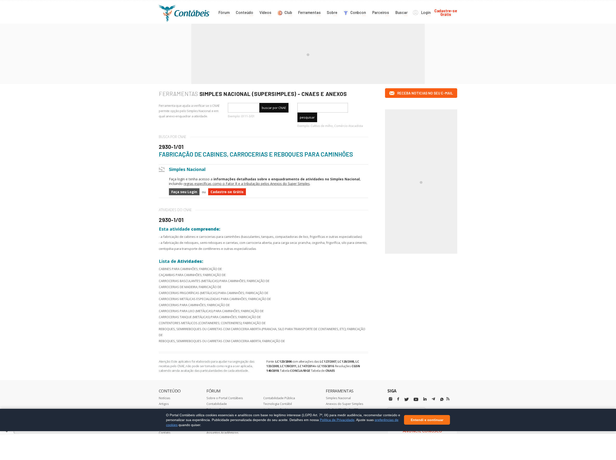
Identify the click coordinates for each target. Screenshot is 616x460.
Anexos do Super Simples (344, 404)
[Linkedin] (425, 399)
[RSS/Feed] (448, 399)
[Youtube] (416, 399)
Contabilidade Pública (279, 398)
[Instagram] (390, 399)
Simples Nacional (338, 398)
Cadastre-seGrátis (445, 12)
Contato (164, 432)
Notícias (164, 398)
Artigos (164, 404)
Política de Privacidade (337, 420)
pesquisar (307, 117)
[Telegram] (433, 400)
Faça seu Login (184, 191)
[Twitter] (406, 399)
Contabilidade (216, 404)
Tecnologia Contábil (277, 404)
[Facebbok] (398, 399)
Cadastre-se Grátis (227, 191)
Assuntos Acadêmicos (222, 432)
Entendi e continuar (427, 420)
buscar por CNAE (274, 108)
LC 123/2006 (283, 361)
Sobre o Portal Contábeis (224, 398)
